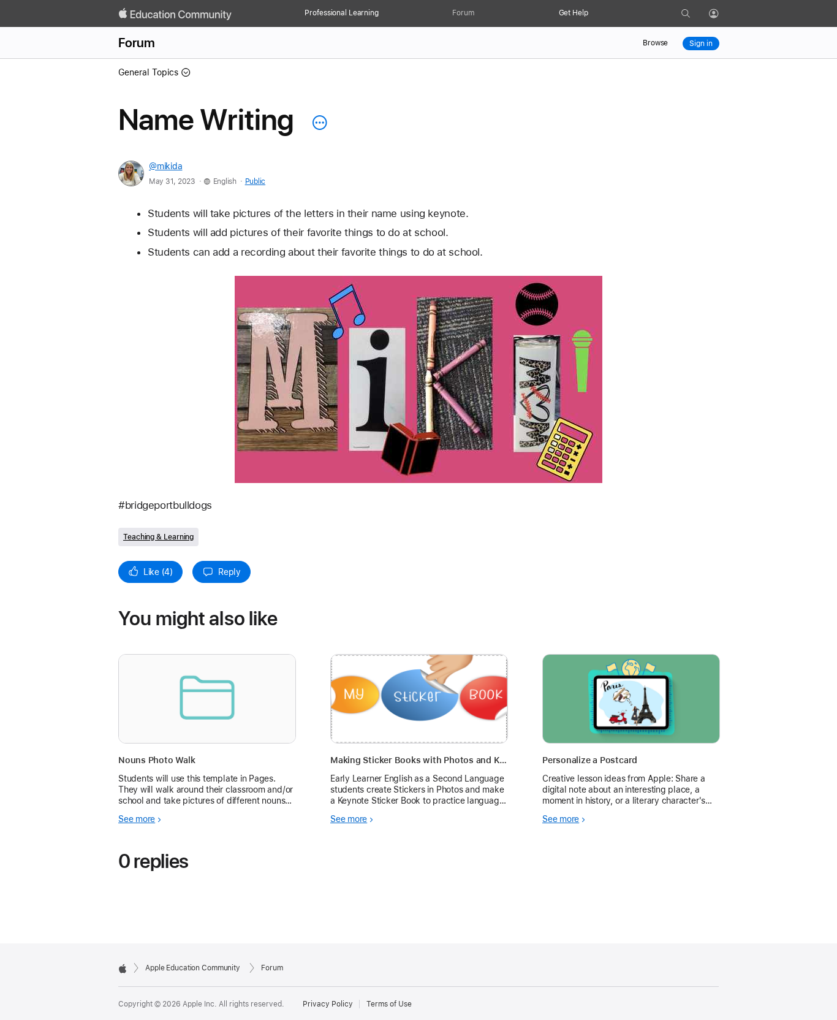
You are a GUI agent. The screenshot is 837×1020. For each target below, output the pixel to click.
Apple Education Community (192, 968)
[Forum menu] (480, 13)
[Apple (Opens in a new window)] (122, 968)
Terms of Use (389, 1004)
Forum (463, 13)
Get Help (573, 13)
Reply (229, 572)
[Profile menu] (722, 14)
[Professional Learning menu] (385, 13)
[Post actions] (316, 122)
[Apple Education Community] (175, 14)
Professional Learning (341, 13)
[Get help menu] (594, 13)
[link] (418, 379)
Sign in (700, 43)
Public (255, 181)
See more (136, 819)
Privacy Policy (328, 1004)
